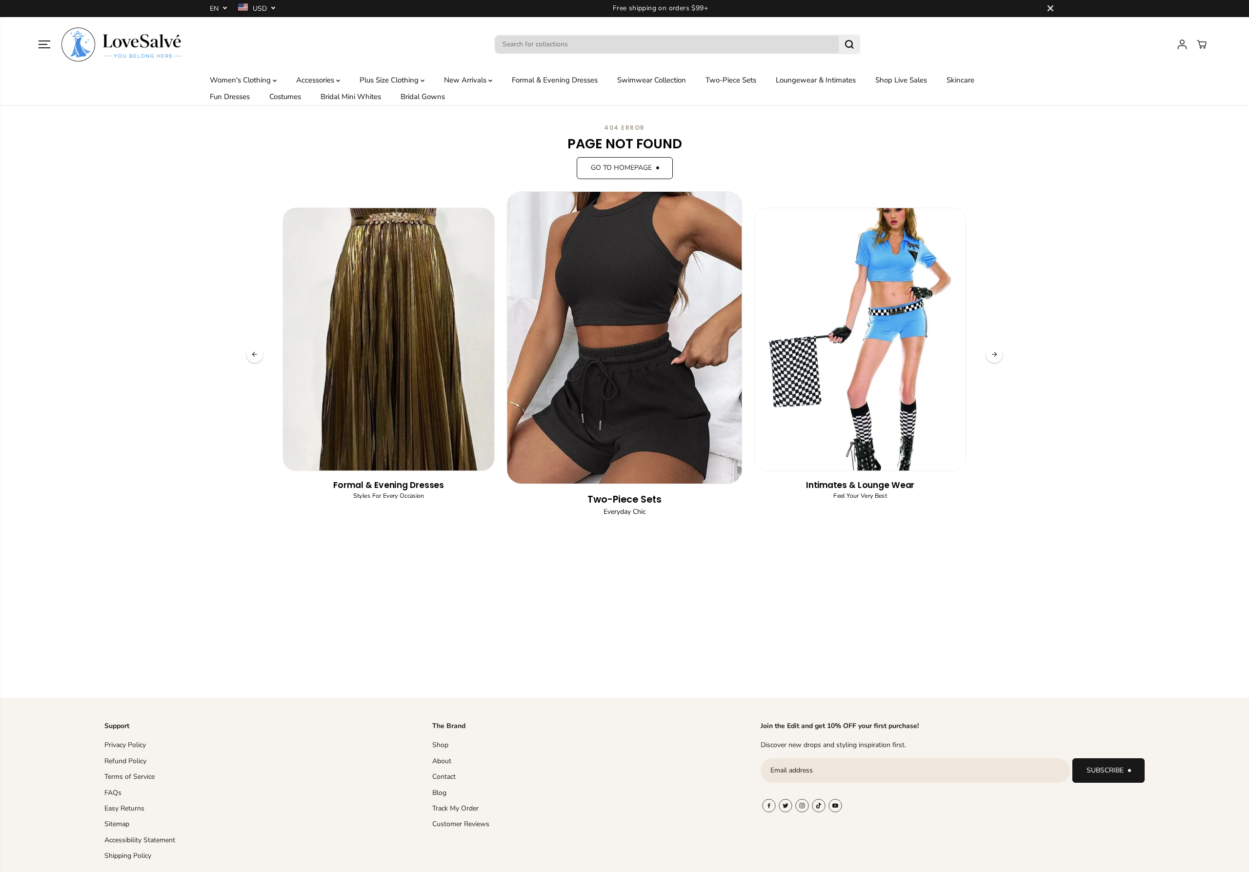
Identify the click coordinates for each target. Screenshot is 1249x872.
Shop (440, 745)
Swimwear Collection (651, 80)
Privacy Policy (125, 745)
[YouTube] (835, 805)
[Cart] (1201, 44)
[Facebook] (769, 805)
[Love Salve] (121, 44)
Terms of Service (129, 776)
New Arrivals (466, 80)
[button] (44, 44)
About (441, 761)
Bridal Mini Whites (351, 96)
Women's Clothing (241, 80)
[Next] (994, 354)
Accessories (316, 80)
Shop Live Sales (901, 80)
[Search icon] (849, 44)
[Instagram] (802, 805)
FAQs (112, 792)
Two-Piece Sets (730, 80)
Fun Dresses (230, 96)
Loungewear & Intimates (816, 80)
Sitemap (116, 824)
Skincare (960, 80)
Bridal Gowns (423, 96)
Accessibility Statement (139, 840)
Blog (439, 792)
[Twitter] (785, 805)
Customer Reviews (460, 824)
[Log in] (1182, 44)
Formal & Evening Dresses (555, 80)
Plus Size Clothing (390, 80)
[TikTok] (818, 805)
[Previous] (254, 354)
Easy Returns (124, 808)
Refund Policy (125, 761)
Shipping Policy (127, 855)
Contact (444, 776)
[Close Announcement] (1050, 8)
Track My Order (455, 808)
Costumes (285, 96)
